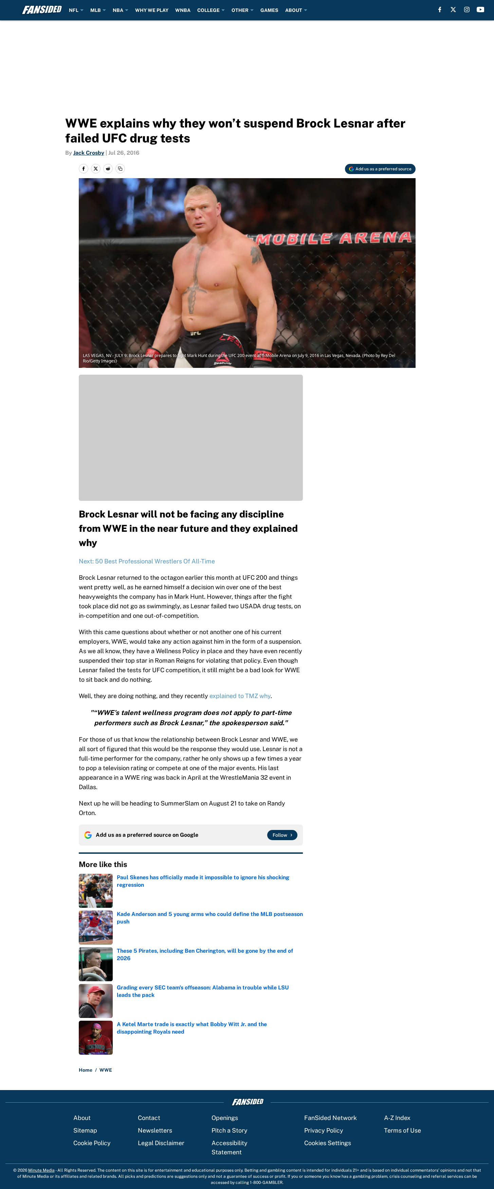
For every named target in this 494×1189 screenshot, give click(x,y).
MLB (95, 10)
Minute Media (41, 1170)
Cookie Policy (92, 1142)
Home (85, 1070)
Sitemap (85, 1130)
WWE (105, 1070)
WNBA (182, 10)
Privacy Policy (323, 1130)
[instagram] (467, 9)
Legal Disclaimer (161, 1142)
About (82, 1117)
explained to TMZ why (240, 695)
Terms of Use (402, 1130)
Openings (225, 1117)
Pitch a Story (230, 1130)
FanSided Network (330, 1117)
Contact (149, 1117)
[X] (453, 9)
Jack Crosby (88, 153)
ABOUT (293, 10)
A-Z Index (397, 1117)
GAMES (269, 10)
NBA (118, 10)
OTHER (240, 10)
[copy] (120, 168)
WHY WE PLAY (151, 10)
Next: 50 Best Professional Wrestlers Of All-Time (147, 561)
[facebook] (439, 9)
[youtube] (480, 9)
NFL (73, 10)
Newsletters (155, 1130)
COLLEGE (208, 10)
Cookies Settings (327, 1142)
